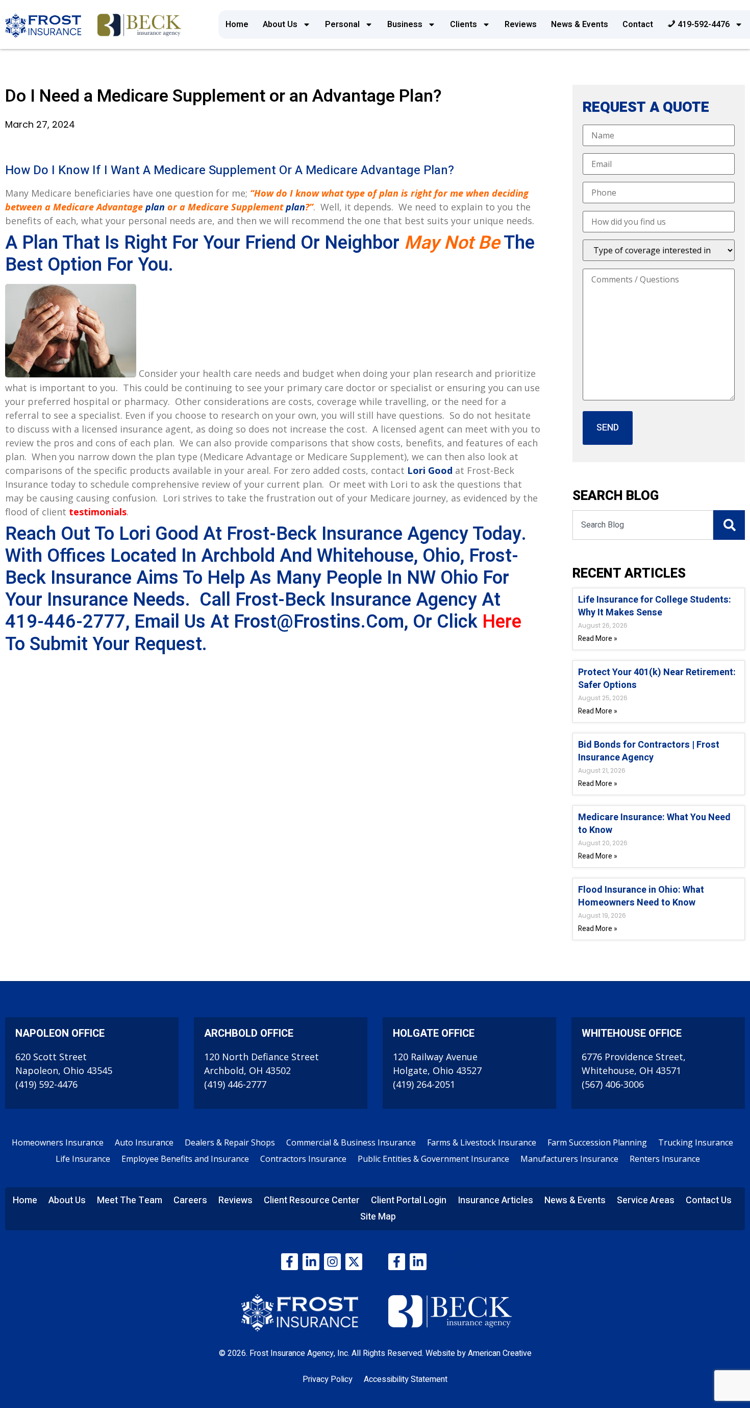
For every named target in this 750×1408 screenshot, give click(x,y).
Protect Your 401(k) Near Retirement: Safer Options (657, 678)
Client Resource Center (312, 1200)
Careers (190, 1200)
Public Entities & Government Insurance (433, 1158)
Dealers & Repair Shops (230, 1142)
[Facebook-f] (289, 1261)
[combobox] (642, 525)
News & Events (579, 24)
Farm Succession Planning (597, 1142)
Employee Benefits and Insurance (185, 1158)
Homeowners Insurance (58, 1142)
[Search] (729, 525)
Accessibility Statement (405, 1379)
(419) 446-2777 (235, 1084)
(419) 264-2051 (424, 1084)
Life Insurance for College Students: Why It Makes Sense (654, 606)
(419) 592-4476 (46, 1084)
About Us (280, 24)
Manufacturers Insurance (569, 1158)
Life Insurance (83, 1158)
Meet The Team (129, 1200)
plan (155, 207)
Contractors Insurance (303, 1158)
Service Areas (645, 1200)
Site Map (378, 1217)
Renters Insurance (665, 1158)
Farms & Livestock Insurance (481, 1142)
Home (237, 24)
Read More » (597, 638)
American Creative (500, 1353)
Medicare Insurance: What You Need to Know (654, 823)
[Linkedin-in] (311, 1261)
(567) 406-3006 (613, 1084)
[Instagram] (332, 1261)
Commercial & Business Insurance (351, 1142)
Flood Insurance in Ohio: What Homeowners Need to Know (641, 896)
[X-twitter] (353, 1261)
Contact (637, 24)
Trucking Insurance (695, 1142)
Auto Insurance (144, 1142)
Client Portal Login (408, 1200)
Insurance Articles (495, 1200)
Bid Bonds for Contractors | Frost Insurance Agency (648, 751)
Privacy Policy (328, 1379)
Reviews (521, 24)
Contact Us (709, 1200)
